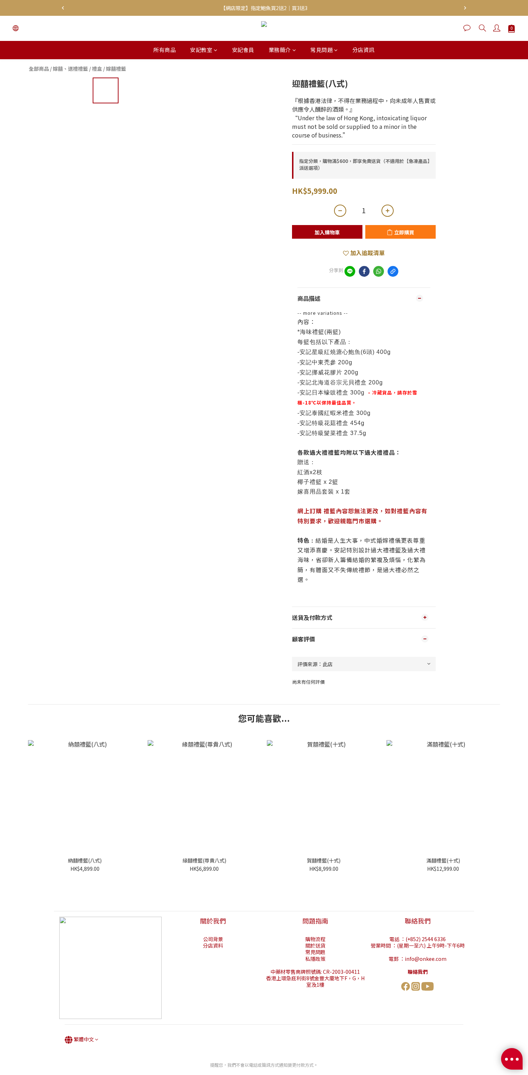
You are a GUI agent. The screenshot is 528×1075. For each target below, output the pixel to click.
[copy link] (393, 271)
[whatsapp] (378, 271)
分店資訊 (363, 49)
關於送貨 (315, 945)
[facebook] (364, 271)
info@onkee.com (425, 958)
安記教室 (201, 49)
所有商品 (164, 49)
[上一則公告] (63, 8)
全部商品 (39, 68)
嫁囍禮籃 (116, 68)
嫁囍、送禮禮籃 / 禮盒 (77, 68)
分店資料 (213, 945)
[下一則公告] (465, 8)
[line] (349, 271)
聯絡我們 (418, 971)
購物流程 (315, 939)
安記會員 (243, 49)
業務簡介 (280, 49)
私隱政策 (315, 958)
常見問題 (321, 49)
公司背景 (213, 939)
